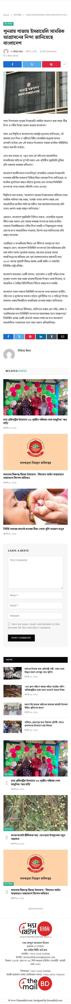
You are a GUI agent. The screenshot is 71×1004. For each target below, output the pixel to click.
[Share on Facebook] (12, 64)
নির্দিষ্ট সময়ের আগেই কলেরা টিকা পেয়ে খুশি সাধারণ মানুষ (33, 529)
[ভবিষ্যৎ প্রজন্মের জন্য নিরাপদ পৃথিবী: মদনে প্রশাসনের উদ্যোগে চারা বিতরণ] (12, 726)
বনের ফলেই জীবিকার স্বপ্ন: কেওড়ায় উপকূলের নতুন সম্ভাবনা (38, 837)
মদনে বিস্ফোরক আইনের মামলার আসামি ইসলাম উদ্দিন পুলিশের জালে (46, 706)
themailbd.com (54, 1000)
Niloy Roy (18, 51)
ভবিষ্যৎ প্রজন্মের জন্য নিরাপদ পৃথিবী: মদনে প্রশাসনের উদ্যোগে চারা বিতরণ (44, 724)
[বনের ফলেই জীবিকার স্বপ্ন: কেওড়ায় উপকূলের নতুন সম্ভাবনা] (35, 813)
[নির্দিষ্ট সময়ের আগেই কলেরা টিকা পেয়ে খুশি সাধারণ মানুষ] (35, 507)
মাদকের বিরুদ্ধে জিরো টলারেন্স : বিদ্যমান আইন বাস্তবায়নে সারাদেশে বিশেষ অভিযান (33, 476)
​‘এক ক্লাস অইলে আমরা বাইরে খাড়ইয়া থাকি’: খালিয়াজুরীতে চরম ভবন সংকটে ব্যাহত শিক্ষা (45, 688)
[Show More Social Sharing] (64, 64)
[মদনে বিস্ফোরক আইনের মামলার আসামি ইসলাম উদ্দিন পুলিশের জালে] (12, 709)
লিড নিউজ (8, 23)
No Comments (49, 51)
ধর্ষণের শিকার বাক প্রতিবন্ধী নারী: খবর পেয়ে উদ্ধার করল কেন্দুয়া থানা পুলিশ (44, 670)
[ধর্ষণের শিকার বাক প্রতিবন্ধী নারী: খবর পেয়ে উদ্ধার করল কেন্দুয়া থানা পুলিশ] (12, 673)
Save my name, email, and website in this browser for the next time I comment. (34, 626)
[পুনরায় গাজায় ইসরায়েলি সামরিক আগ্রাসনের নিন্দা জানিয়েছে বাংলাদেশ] (35, 93)
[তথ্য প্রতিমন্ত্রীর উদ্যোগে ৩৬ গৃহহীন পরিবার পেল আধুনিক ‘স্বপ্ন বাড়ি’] (35, 397)
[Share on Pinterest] (51, 64)
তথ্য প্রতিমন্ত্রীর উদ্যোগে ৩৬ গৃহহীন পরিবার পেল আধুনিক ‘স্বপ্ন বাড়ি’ (35, 422)
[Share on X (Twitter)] (32, 64)
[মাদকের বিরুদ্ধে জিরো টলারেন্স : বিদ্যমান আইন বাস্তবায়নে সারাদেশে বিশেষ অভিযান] (35, 452)
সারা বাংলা (9, 829)
